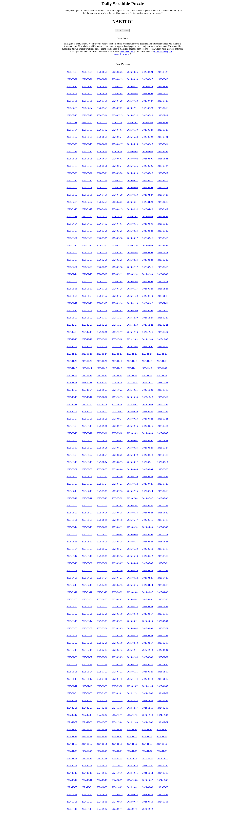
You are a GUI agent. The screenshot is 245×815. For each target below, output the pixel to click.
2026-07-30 (102, 101)
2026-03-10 (132, 245)
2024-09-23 (147, 794)
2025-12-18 (102, 332)
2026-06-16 (132, 144)
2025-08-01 (87, 476)
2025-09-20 (72, 426)
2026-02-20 (87, 267)
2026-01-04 (163, 310)
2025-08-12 (132, 462)
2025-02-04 (132, 657)
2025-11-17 (147, 361)
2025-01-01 (117, 693)
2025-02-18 (132, 643)
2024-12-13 (87, 715)
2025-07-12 (72, 498)
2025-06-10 (132, 527)
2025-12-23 (132, 325)
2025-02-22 (72, 643)
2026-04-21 (132, 202)
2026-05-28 (102, 166)
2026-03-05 (102, 252)
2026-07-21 (132, 108)
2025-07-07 (147, 498)
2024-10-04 (87, 787)
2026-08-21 (87, 79)
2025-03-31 (147, 599)
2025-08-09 (72, 469)
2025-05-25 (163, 541)
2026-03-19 (102, 238)
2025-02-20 (102, 643)
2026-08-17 (147, 79)
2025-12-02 (132, 346)
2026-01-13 (132, 303)
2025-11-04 (132, 375)
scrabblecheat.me (122, 54)
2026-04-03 (87, 224)
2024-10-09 (117, 780)
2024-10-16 (117, 773)
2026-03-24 (132, 231)
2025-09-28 (163, 411)
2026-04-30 (102, 195)
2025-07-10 (102, 498)
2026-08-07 (87, 93)
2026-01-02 (87, 317)
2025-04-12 (72, 592)
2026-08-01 (72, 101)
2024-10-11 (87, 780)
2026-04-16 (102, 209)
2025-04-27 (163, 570)
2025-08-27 (117, 448)
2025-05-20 (132, 549)
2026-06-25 (102, 137)
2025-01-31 (87, 664)
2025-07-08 (132, 498)
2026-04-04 (72, 224)
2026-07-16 (102, 115)
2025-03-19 (117, 614)
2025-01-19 (163, 671)
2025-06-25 (117, 512)
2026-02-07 (72, 281)
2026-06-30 (132, 130)
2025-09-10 (117, 433)
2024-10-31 (102, 758)
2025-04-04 (87, 599)
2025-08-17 (163, 455)
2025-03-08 (72, 628)
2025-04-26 (72, 578)
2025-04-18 (87, 585)
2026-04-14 (132, 209)
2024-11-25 (147, 729)
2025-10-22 (117, 390)
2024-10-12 (72, 780)
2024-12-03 (132, 722)
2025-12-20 (72, 332)
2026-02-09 (147, 274)
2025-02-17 (147, 643)
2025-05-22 (102, 549)
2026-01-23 (87, 296)
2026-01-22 (102, 296)
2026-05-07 (102, 187)
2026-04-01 (117, 224)
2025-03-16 (163, 614)
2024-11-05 (132, 751)
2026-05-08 (87, 187)
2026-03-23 (147, 231)
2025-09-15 (147, 426)
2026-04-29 (117, 195)
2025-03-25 (132, 606)
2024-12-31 (132, 693)
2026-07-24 (87, 108)
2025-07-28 (147, 476)
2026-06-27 (72, 137)
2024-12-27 (87, 700)
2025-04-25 (87, 578)
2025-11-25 (132, 354)
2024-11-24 (162, 729)
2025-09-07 (162, 433)
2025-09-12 (87, 433)
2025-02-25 (132, 635)
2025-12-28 (163, 317)
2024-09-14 (72, 809)
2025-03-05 (117, 628)
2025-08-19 (132, 455)
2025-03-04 (132, 628)
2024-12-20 (87, 708)
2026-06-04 (102, 158)
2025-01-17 (87, 679)
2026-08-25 (132, 72)
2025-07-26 (72, 484)
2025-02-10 (147, 650)
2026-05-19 (132, 173)
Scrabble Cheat (127, 51)
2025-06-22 (163, 512)
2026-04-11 (72, 216)
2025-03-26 (117, 606)
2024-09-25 (117, 794)
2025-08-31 (163, 440)
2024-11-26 (132, 729)
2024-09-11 (117, 809)
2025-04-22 (132, 578)
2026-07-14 (132, 115)
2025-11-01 (72, 382)
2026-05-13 (117, 180)
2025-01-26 (163, 664)
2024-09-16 (147, 802)
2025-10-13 (147, 397)
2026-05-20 (117, 173)
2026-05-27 (117, 166)
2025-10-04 (72, 411)
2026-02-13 (87, 274)
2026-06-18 (102, 144)
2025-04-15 (132, 585)
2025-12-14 (163, 332)
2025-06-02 (147, 534)
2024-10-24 (102, 765)
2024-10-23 (117, 765)
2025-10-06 (147, 404)
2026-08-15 (72, 86)
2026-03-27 (87, 231)
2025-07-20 (163, 484)
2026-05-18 (147, 173)
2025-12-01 (147, 346)
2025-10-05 (162, 404)
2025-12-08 (147, 339)
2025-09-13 (72, 433)
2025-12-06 (72, 346)
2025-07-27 (163, 476)
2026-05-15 (87, 180)
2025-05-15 (102, 556)
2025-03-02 (163, 628)
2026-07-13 (147, 115)
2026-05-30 (72, 166)
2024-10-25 (87, 765)
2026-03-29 (163, 224)
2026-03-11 (117, 245)
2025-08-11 (147, 462)
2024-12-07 (72, 722)
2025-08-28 (102, 448)
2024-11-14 (102, 744)
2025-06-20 (87, 520)
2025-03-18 (132, 614)
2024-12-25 (117, 700)
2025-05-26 (147, 541)
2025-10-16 (102, 397)
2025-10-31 (87, 382)
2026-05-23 (72, 173)
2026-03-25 (117, 231)
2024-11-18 (147, 736)
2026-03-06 (87, 252)
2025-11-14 (87, 368)
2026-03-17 (132, 238)
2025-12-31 (117, 317)
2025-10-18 (72, 397)
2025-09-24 (117, 419)
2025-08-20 (117, 455)
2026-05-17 (163, 173)
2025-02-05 (117, 657)
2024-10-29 (132, 758)
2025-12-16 (132, 332)
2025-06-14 (72, 527)
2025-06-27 (87, 512)
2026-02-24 (132, 260)
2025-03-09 (162, 621)
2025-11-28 (87, 354)
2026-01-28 (117, 288)
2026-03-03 (132, 252)
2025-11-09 (162, 368)
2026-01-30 (87, 288)
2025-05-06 (132, 563)
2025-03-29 (72, 606)
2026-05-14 (102, 180)
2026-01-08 (102, 310)
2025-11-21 (87, 361)
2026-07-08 (117, 122)
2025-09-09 (132, 433)
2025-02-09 (162, 650)
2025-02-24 (147, 635)
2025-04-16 (117, 585)
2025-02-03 (147, 657)
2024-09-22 (163, 794)
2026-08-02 (163, 93)
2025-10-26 (162, 382)
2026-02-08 (162, 274)
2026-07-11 (72, 122)
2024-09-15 (163, 802)
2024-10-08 (132, 780)
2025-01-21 (132, 671)
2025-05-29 (102, 541)
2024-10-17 (102, 773)
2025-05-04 (163, 563)
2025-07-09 (117, 498)
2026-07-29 (117, 101)
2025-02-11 (132, 650)
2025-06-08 (162, 527)
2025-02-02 (163, 657)
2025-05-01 (102, 570)
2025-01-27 (147, 664)
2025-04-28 (147, 570)
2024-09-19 (102, 802)
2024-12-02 (147, 722)
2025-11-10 (146, 368)
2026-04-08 (117, 216)
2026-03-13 (87, 245)
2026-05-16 (72, 180)
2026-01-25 (163, 288)
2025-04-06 (162, 592)
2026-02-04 (117, 281)
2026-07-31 (87, 101)
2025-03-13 (102, 621)
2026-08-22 (72, 79)
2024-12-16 (147, 708)
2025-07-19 (72, 491)
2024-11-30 (72, 729)
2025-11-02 (162, 375)
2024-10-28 (147, 758)
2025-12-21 (163, 325)
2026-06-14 (163, 144)
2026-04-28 (132, 195)
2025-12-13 (72, 339)
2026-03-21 (72, 238)
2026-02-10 (132, 274)
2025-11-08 (72, 375)
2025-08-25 (147, 448)
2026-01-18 (163, 296)
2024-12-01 (163, 722)
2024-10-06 (162, 780)
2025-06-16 (147, 520)
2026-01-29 (102, 288)
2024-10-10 (102, 780)
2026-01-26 (147, 288)
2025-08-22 (87, 455)
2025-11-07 (87, 375)
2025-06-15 (163, 520)
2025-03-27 (102, 606)
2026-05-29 (87, 166)
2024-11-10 (162, 744)
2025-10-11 (72, 404)
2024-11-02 (72, 758)
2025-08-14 (102, 462)
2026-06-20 (72, 144)
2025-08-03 (163, 469)
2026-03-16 (147, 238)
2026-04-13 (147, 209)
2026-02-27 (87, 260)
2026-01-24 (72, 296)
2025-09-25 (102, 419)
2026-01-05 (147, 310)
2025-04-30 (117, 570)
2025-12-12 (87, 339)
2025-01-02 (102, 693)
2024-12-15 (163, 708)
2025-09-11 (102, 433)
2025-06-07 (72, 534)
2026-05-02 (72, 195)
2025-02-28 (87, 635)
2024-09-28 (72, 794)
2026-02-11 (117, 274)
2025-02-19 (117, 643)
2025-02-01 (72, 664)
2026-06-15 (147, 144)
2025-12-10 (117, 339)
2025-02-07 (87, 657)
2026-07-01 (117, 130)
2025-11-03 (147, 375)
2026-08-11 (132, 86)
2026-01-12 (147, 303)
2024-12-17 (132, 708)
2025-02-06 (102, 657)
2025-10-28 (132, 382)
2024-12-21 (72, 708)
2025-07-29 (132, 476)
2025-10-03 (87, 411)
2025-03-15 (72, 621)
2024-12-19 (102, 708)
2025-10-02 (102, 411)
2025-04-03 (102, 599)
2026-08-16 (163, 79)
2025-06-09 (147, 527)
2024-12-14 (72, 715)
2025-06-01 (163, 534)
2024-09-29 (163, 787)
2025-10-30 (102, 382)
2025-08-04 (147, 469)
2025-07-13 (163, 491)
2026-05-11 (147, 180)
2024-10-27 (162, 758)
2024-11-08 (87, 751)
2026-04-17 (87, 209)
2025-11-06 (102, 375)
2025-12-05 (87, 346)
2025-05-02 (87, 570)
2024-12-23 (147, 700)
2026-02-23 (147, 260)
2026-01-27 (132, 288)
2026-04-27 (147, 195)
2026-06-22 (147, 137)
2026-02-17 (132, 267)
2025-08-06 (117, 469)
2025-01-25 (72, 671)
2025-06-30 (147, 505)
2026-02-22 (163, 260)
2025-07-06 (162, 498)
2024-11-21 (102, 736)
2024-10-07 (147, 780)
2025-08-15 (87, 462)
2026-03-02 (147, 252)
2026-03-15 (163, 238)
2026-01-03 (72, 317)
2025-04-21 (147, 578)
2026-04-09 (102, 216)
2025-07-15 (132, 491)
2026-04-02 (102, 224)
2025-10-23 (102, 390)
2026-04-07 (132, 216)
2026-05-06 (117, 187)
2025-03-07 (87, 628)
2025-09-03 (117, 440)
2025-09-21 (163, 419)
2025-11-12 (117, 368)
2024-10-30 (117, 758)
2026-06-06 (72, 158)
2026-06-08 (147, 151)
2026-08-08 (72, 93)
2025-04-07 (147, 592)
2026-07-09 (102, 122)
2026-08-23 (163, 72)
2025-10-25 (72, 390)
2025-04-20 (163, 578)
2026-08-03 (147, 93)
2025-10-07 (132, 404)
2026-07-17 (87, 115)
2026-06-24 (117, 137)
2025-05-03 (72, 570)
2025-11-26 (117, 354)
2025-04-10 (102, 592)
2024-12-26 (102, 700)
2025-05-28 (117, 541)
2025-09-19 (87, 426)
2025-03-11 (132, 621)
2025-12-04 (102, 346)
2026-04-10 (87, 216)
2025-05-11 (163, 556)
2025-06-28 (72, 512)
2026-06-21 (163, 137)
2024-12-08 (162, 715)
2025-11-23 (162, 354)
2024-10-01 (132, 787)
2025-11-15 (72, 368)
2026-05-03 (163, 187)
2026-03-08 (162, 245)
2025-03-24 (147, 606)
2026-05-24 (163, 166)
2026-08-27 (102, 72)
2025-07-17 (102, 491)
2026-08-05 (117, 93)
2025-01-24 (87, 671)
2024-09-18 (117, 802)
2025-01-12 (163, 679)
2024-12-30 (147, 693)
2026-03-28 (72, 231)
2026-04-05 (162, 216)
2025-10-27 (147, 382)
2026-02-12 (102, 274)
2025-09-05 (87, 440)
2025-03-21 (87, 614)
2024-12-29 (163, 693)
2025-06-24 (132, 512)
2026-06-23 (132, 137)
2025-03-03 (147, 628)
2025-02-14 (87, 650)
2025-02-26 (117, 635)
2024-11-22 (87, 736)
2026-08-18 (132, 79)
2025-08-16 (72, 462)
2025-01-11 (72, 686)
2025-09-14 (163, 426)
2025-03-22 (72, 614)
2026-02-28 (72, 260)
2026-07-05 (162, 122)
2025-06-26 (102, 512)
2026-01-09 (87, 310)
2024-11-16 (72, 744)
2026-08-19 (117, 79)
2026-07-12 (163, 115)
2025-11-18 (132, 361)
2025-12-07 (162, 339)
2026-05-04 (147, 187)
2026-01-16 (87, 303)
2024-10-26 (72, 765)
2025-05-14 (117, 556)
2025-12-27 (72, 325)
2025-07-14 (147, 491)
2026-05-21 (102, 173)
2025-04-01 (132, 599)
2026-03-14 (72, 245)
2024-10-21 (147, 765)
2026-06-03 (117, 158)
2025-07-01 (132, 505)
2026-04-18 (72, 209)
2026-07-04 (72, 130)
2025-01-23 (102, 671)
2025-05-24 (72, 549)
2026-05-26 (132, 166)
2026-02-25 (117, 260)
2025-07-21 (147, 484)
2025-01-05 (162, 686)
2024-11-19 (132, 736)
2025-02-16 (163, 643)
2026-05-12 (132, 180)
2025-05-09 (87, 563)
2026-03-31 (132, 224)
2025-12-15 (147, 332)
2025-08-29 (87, 448)
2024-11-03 (162, 751)
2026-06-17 (117, 144)
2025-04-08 (132, 592)
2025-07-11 (87, 498)
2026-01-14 (117, 303)
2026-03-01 (163, 252)
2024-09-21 (72, 802)
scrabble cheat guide (163, 51)
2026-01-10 (72, 310)
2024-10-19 (72, 773)
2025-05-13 (132, 556)
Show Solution (122, 30)
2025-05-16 (87, 556)
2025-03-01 (72, 635)
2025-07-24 (102, 484)
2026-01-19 (147, 296)
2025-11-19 (117, 361)
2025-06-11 (117, 527)
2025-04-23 (117, 578)
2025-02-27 (102, 635)
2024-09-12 (102, 809)
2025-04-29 (132, 570)
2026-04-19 (163, 202)
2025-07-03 (102, 505)
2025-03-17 (147, 614)
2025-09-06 (72, 440)
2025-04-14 (147, 585)
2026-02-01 (163, 281)
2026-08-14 (87, 86)
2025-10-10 (87, 404)
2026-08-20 (102, 79)
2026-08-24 (147, 72)
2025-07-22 (132, 484)
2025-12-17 (117, 332)
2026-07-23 (102, 108)
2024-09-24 (132, 794)
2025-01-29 (117, 664)
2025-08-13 (117, 462)
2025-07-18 (87, 491)
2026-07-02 (102, 130)
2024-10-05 (72, 787)
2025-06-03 (132, 534)
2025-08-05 (132, 469)
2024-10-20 (163, 765)
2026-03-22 (163, 231)
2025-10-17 (87, 397)
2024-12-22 (163, 700)
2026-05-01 (87, 195)
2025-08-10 (162, 462)
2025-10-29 (117, 382)
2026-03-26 (102, 231)
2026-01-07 (117, 310)
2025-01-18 (72, 679)
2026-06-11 (102, 151)
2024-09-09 (147, 809)
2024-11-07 (102, 751)
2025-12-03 (117, 346)
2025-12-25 (102, 325)
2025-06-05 (102, 534)
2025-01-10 (87, 686)
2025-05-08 (102, 563)
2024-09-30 (147, 787)
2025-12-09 (132, 339)
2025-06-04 (117, 534)
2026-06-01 (147, 158)
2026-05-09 (72, 187)
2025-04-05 (72, 599)
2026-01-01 (102, 317)
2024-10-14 (147, 773)
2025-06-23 (147, 512)
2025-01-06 (147, 686)
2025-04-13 (163, 585)
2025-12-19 (87, 332)
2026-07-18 (72, 115)
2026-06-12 (87, 151)
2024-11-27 (117, 729)
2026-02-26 (102, 260)
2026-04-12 (163, 209)
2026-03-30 (147, 224)
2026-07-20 (147, 108)
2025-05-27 (132, 541)
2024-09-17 (132, 802)
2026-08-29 (72, 72)
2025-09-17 (117, 426)
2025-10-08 (117, 404)
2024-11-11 (147, 744)
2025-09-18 (102, 426)
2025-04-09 (117, 592)
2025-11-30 (163, 346)
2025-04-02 (117, 599)
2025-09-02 (132, 440)
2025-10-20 (147, 390)
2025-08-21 (102, 455)
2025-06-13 (87, 527)
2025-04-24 (102, 578)
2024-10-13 (163, 773)
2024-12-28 (72, 700)
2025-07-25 (87, 484)
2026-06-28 (163, 130)
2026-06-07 (162, 151)
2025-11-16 (162, 361)
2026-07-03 (87, 130)
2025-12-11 (102, 339)
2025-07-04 (87, 505)
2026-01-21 (117, 296)
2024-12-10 (132, 715)
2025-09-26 (87, 419)
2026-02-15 (163, 267)
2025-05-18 (163, 549)
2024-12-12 (102, 715)
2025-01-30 (102, 664)
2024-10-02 (117, 787)
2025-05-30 (87, 541)
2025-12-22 (147, 325)
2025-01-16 (102, 679)
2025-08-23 (72, 455)
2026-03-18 (117, 238)
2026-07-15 (117, 115)
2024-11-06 (117, 751)
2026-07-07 (132, 122)
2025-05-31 (72, 541)
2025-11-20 (102, 361)
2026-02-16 (147, 267)
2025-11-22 (72, 361)
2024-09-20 (87, 802)
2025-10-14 (132, 397)
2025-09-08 (147, 433)
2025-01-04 (72, 693)
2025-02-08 (72, 657)
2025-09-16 (132, 426)
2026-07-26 (163, 101)
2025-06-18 (117, 520)
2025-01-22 (117, 671)
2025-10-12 (163, 397)
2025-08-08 (87, 469)
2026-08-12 (117, 86)
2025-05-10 (72, 563)
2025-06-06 (87, 534)
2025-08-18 (147, 455)
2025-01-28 (132, 664)
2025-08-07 (102, 469)
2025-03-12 (117, 621)
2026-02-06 (87, 281)
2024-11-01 (87, 758)
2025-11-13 (102, 368)
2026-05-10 (162, 180)
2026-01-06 (132, 310)
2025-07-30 (117, 476)
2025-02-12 (117, 650)
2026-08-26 (117, 72)
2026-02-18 (117, 267)
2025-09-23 (132, 419)
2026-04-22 (117, 202)
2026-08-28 (87, 72)
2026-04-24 (87, 202)
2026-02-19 (102, 267)
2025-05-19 (147, 549)
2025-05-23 (87, 549)
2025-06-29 (163, 505)
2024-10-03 (102, 787)
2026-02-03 (132, 281)
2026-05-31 (163, 158)
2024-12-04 (117, 722)
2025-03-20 (102, 614)
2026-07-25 (72, 108)
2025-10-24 (87, 390)
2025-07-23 (117, 484)
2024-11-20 (117, 736)
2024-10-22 (132, 765)
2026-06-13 (72, 151)
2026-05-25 (147, 166)
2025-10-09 (102, 404)
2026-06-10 (117, 151)
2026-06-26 (87, 137)
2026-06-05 (87, 158)
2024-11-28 (102, 729)
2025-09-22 (147, 419)
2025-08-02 (72, 476)
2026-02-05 (102, 281)
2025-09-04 (102, 440)
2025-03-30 (163, 599)
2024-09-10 (132, 809)
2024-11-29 (87, 729)
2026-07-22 (117, 108)
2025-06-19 (102, 520)
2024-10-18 (87, 773)
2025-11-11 (132, 368)
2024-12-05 (102, 722)
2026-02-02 (147, 281)
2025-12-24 (117, 325)
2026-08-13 (102, 86)
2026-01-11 (163, 303)
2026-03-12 (102, 245)
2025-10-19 (163, 390)
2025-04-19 (72, 585)
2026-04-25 (72, 202)
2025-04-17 (102, 585)
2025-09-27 (72, 419)
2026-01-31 (72, 288)
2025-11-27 (102, 354)
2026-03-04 (117, 252)
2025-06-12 (102, 527)
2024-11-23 (72, 736)
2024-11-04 (147, 751)
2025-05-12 (147, 556)
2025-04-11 (87, 592)
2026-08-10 (147, 86)
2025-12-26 (87, 325)
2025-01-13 (147, 679)
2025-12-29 (147, 317)
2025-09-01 (147, 440)
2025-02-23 (163, 635)
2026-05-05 (132, 187)
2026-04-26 (163, 195)
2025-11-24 (147, 354)
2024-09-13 (87, 809)
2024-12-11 (117, 715)
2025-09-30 (132, 411)
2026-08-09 (162, 86)
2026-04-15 (117, 209)
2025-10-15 (117, 397)
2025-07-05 (72, 505)
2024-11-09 (72, 751)
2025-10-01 (117, 411)
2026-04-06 (147, 216)
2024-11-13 (117, 744)
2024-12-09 (147, 715)
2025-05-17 (72, 556)
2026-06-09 (132, 151)
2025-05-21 (117, 549)
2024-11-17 (162, 736)
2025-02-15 (72, 650)
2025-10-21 (132, 390)
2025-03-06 (102, 628)
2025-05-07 (117, 563)
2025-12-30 (132, 317)
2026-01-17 (72, 303)
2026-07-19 (163, 108)
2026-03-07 (72, 252)
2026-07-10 (87, 122)
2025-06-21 (72, 520)
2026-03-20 (87, 238)
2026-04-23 (102, 202)
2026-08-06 (102, 93)
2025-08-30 (72, 448)
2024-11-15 (87, 744)
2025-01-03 (87, 693)
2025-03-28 (87, 606)
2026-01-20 (132, 296)
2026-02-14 (72, 274)
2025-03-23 (163, 606)
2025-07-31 (102, 476)
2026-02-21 (72, 267)
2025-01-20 (147, 671)
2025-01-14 (132, 679)
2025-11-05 (117, 375)
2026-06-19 (87, 144)
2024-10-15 (132, 773)
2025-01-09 (102, 686)
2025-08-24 (163, 448)
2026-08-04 (132, 93)
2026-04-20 (147, 202)
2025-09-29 (147, 411)
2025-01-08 (117, 686)
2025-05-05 (147, 563)
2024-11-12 (132, 744)
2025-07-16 (117, 491)
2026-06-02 (132, 158)
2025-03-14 (87, 621)
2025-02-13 (102, 650)
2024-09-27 (87, 794)
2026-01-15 (102, 303)
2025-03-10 (147, 621)
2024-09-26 (102, 794)
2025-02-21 (87, 643)
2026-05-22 (87, 173)
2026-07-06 (147, 122)
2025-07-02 (117, 505)
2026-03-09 (147, 245)
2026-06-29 (147, 130)
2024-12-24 (132, 700)
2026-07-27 (147, 101)
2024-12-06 (87, 722)
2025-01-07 (132, 686)
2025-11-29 (72, 354)
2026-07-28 (132, 101)
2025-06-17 (132, 520)
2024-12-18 (117, 708)
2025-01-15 (117, 679)
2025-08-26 (132, 448)
